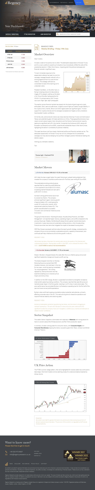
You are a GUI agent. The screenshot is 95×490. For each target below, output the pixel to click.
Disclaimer (17, 463)
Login (86, 2)
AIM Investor (46, 34)
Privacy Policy (35, 463)
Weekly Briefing (12, 34)
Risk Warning (25, 463)
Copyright (44, 463)
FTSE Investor (29, 34)
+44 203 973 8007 (16, 451)
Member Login (38, 453)
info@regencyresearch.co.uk (20, 454)
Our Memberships (54, 2)
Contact (71, 2)
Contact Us (37, 455)
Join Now (78, 2)
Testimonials (63, 2)
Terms (11, 463)
